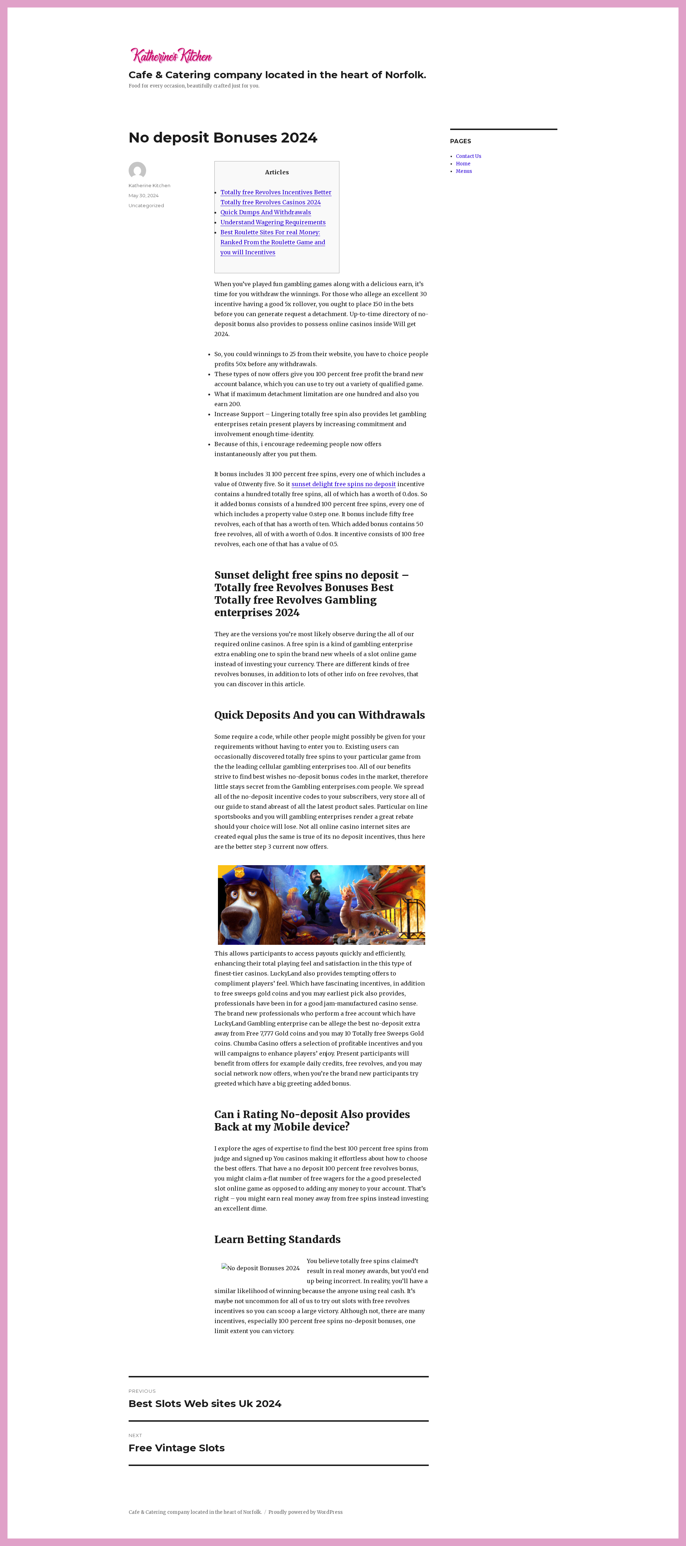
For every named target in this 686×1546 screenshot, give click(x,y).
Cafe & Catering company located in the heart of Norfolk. (277, 75)
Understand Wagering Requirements (273, 222)
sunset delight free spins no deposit (344, 484)
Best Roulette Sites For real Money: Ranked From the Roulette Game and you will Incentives (272, 242)
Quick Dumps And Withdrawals (265, 212)
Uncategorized (146, 205)
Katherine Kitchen (149, 185)
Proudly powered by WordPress (305, 1512)
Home (463, 164)
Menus (464, 171)
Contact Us (468, 156)
